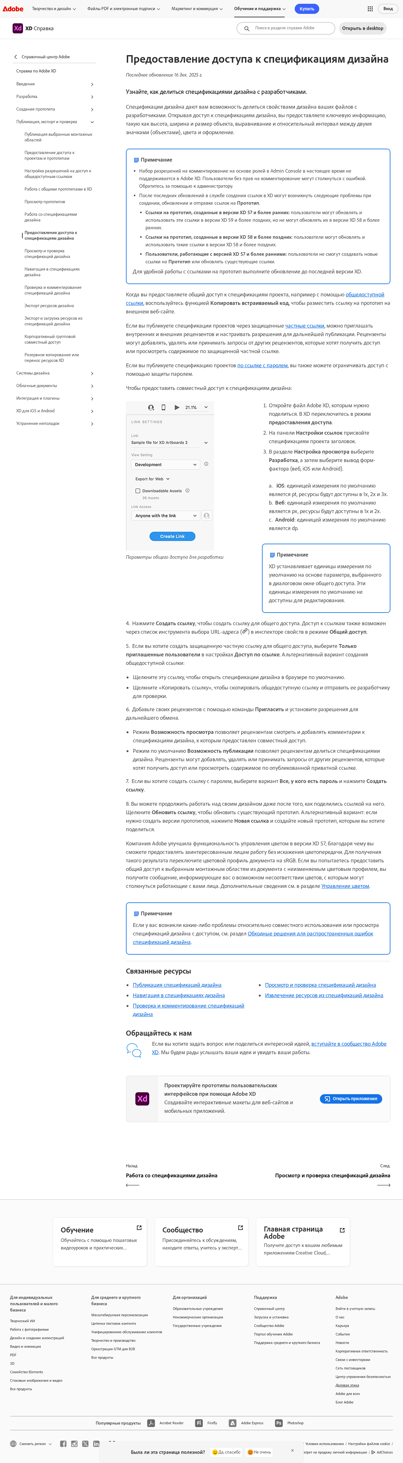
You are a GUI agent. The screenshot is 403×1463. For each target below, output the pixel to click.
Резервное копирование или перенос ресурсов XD (52, 357)
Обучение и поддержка (257, 8)
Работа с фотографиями (29, 1329)
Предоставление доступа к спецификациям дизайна (51, 235)
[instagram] (74, 1444)
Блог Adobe (345, 1402)
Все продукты (21, 1389)
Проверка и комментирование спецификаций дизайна (53, 290)
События (343, 1334)
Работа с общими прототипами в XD (58, 189)
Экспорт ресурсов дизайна (49, 305)
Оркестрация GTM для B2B (113, 1349)
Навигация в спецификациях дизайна (52, 271)
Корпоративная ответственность (362, 1351)
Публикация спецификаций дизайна (177, 984)
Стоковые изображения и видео (36, 1380)
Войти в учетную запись (355, 1308)
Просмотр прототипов (45, 201)
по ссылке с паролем (262, 365)
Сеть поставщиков (351, 1368)
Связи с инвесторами (353, 1359)
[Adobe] (13, 8)
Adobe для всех (348, 1394)
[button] (370, 9)
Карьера (342, 1325)
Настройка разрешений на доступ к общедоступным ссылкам (58, 173)
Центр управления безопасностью (363, 1376)
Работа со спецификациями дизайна (51, 217)
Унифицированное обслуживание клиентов (122, 1332)
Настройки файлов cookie (369, 1444)
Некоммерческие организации (198, 1317)
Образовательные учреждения (198, 1308)
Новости (342, 1342)
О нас (340, 1317)
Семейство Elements (26, 1372)
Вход (388, 8)
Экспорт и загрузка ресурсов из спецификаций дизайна (53, 321)
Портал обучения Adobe (273, 1334)
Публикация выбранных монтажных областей (58, 137)
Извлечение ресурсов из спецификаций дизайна (324, 995)
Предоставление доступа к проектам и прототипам (49, 155)
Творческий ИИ (22, 1321)
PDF (13, 1355)
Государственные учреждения (197, 1325)
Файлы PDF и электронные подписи (121, 8)
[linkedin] (96, 1444)
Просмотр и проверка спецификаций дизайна (47, 253)
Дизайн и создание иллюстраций (37, 1338)
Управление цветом (345, 886)
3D (12, 1363)
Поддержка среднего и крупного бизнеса (285, 1342)
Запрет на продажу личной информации (334, 1452)
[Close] (292, 1450)
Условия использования (324, 1444)
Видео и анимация (25, 1346)
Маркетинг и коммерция (195, 8)
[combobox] (285, 28)
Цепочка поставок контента (113, 1323)
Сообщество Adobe (269, 1325)
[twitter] (85, 1444)
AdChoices (385, 1452)
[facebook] (63, 1444)
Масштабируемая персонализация (119, 1315)
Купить (307, 9)
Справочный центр (269, 1308)
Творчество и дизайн (51, 8)
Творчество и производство (113, 1340)
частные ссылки (304, 325)
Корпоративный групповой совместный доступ (50, 339)
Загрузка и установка (271, 1317)
